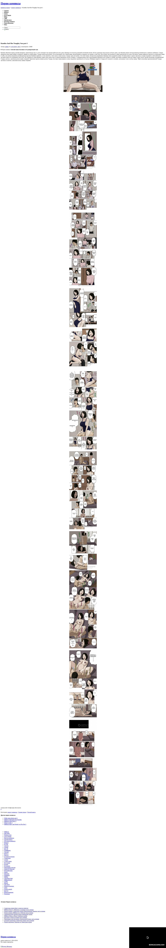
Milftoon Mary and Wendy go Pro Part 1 (15, 824)
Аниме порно (22, 812)
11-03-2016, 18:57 (15, 46)
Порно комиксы (11, 3)
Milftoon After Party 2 (10, 821)
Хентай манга (31, 812)
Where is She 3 (8, 823)
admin (6, 46)
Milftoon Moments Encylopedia (13, 819)
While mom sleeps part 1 (11, 818)
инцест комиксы (12, 812)
